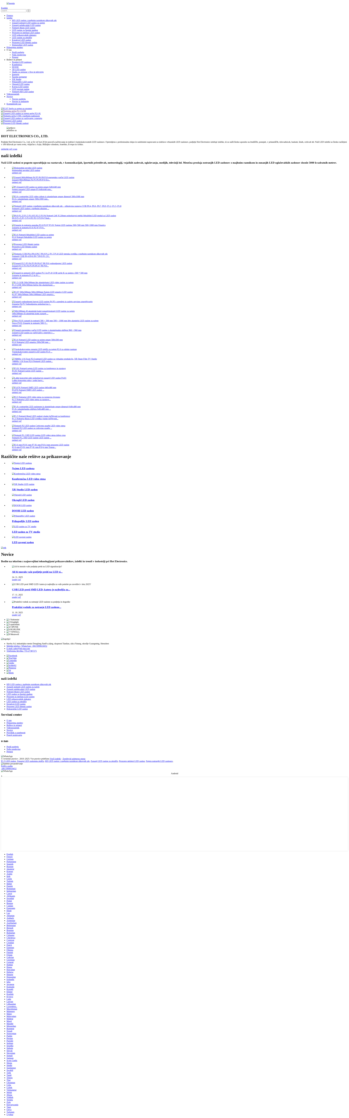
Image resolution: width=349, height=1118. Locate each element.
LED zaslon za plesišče (22, 37)
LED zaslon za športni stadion (25, 30)
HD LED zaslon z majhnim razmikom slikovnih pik (34, 20)
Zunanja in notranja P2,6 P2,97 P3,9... (28, 227)
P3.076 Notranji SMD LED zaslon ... (28, 390)
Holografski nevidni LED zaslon (26, 170)
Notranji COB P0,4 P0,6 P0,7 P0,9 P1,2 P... (31, 256)
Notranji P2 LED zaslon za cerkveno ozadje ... (32, 428)
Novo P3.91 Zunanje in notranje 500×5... (30, 323)
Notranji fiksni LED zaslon (23, 28)
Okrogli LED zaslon (21, 84)
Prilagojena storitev (15, 47)
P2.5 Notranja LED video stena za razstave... (31, 399)
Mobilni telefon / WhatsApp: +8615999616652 (27, 646)
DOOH (15, 67)
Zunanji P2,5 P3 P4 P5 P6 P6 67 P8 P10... (30, 266)
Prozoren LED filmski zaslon (24, 42)
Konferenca (17, 64)
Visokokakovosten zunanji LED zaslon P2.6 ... (32, 352)
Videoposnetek (13, 94)
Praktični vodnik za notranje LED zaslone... (36, 607)
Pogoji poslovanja (14, 735)
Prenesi (15, 57)
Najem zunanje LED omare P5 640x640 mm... (32, 189)
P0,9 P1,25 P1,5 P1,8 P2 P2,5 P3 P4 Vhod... (31, 218)
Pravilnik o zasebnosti (16, 733)
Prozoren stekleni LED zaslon (132, 761)
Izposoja (15, 74)
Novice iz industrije (20, 101)
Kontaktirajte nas (14, 104)
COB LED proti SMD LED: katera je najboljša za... (41, 589)
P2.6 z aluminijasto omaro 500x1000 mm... (30, 199)
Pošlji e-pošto (7, 766)
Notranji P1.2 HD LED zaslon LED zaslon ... (31, 438)
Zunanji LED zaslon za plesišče (104, 761)
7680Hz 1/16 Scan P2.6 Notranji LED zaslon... (32, 361)
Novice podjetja (19, 99)
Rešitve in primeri (14, 725)
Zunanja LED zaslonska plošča (30, 761)
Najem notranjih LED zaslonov (159, 761)
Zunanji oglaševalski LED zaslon (26, 25)
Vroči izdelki (55, 759)
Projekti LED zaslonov (22, 62)
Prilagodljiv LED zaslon (22, 82)
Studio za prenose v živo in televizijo (28, 72)
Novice (10, 96)
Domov (10, 15)
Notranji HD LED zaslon (23, 91)
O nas (9, 720)
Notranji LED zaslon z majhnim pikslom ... (30, 208)
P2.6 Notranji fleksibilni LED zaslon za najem (32, 237)
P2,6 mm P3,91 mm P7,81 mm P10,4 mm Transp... (34, 447)
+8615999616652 (8, 768)
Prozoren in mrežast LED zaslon (26, 33)
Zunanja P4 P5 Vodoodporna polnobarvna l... (31, 304)
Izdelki (9, 18)
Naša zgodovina (19, 55)
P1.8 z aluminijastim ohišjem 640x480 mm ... (31, 409)
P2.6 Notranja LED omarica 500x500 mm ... (31, 342)
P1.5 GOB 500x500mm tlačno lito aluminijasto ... (33, 285)
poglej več (16, 579)
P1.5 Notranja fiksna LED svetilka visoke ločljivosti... (35, 418)
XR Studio (16, 79)
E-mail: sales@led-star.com (18, 648)
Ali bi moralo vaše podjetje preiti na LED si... (37, 571)
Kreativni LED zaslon (21, 40)
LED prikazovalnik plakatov (24, 35)
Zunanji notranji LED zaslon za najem (28, 23)
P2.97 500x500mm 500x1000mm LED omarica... (33, 294)
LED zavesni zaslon (20, 89)
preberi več (17, 173)
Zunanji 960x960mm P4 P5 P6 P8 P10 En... (31, 180)
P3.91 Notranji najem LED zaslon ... (27, 371)
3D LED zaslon (19, 69)
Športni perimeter (19, 77)
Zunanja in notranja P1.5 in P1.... (26, 275)
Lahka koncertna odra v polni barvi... (28, 380)
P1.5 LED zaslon (8, 761)
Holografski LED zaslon (22, 45)
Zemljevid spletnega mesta (74, 759)
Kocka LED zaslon (20, 87)
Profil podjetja (18, 52)
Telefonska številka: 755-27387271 (22, 651)
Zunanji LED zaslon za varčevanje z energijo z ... (33, 333)
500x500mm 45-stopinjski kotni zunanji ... (30, 313)
